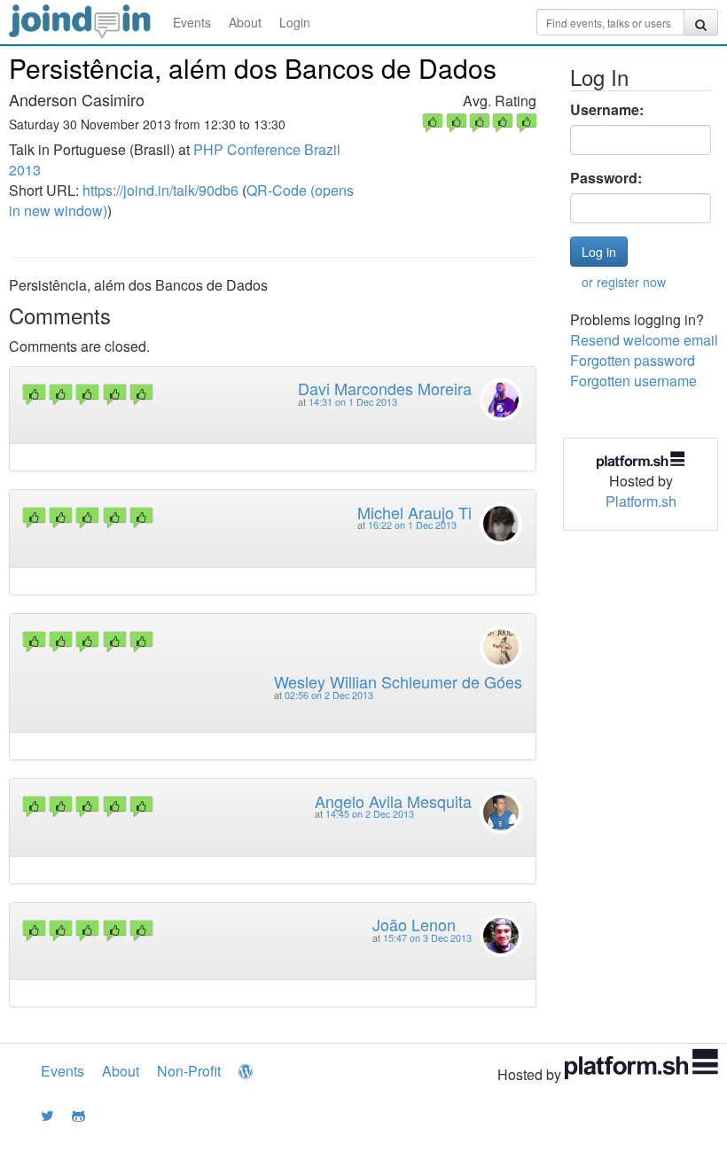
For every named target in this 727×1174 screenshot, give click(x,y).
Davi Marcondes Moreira (385, 388)
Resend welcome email (644, 340)
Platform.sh (641, 501)
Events (192, 22)
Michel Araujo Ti (414, 512)
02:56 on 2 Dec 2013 (329, 695)
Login (294, 22)
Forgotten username (633, 380)
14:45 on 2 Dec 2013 (369, 813)
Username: (607, 110)
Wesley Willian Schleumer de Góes (398, 681)
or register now (624, 282)
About (245, 22)
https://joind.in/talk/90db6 (160, 190)
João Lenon (414, 924)
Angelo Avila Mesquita (393, 800)
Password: (606, 178)
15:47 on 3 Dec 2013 (427, 938)
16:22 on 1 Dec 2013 (412, 525)
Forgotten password (632, 360)
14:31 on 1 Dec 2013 (353, 401)
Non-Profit (189, 1071)
